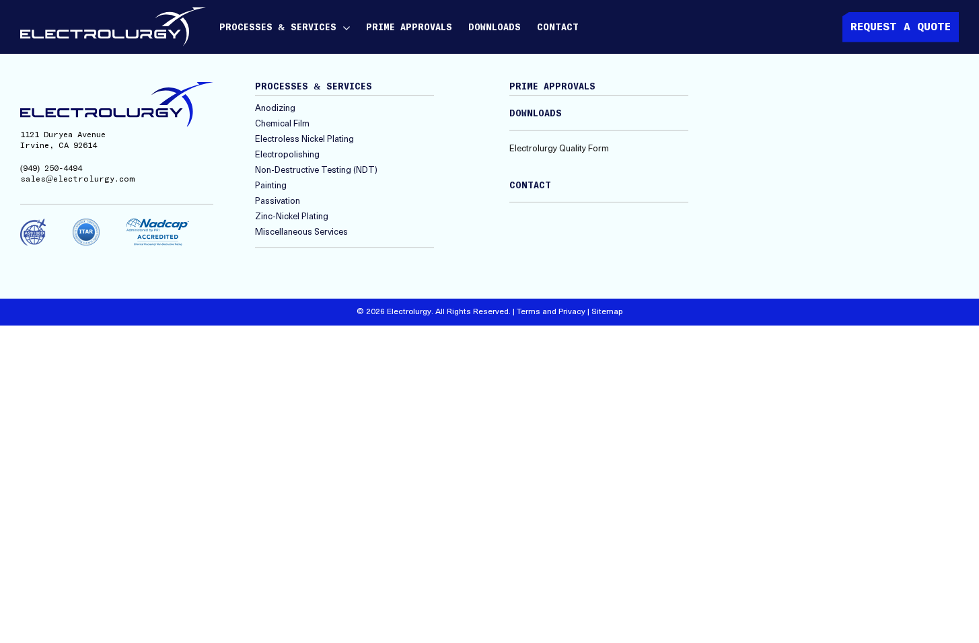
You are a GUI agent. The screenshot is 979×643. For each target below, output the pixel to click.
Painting (271, 186)
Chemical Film (282, 124)
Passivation (277, 201)
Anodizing (275, 108)
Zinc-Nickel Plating (291, 217)
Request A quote (900, 27)
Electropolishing (287, 155)
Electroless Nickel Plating (304, 139)
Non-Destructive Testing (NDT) (316, 170)
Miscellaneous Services (301, 232)
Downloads (494, 28)
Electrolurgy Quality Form (559, 149)
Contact (558, 28)
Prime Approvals (409, 28)
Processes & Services (277, 28)
